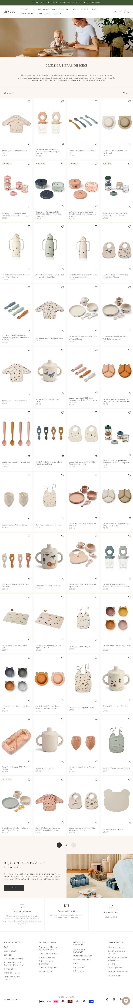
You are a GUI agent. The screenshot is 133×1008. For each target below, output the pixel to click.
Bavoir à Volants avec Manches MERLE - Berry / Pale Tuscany (48, 829)
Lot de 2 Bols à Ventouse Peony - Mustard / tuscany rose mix (48, 707)
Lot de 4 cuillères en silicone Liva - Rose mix (15, 586)
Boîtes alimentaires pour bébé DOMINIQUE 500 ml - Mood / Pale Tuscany (82, 214)
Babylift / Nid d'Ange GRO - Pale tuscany (15, 768)
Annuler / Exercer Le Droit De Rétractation (14, 963)
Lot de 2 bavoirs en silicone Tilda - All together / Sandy (82, 829)
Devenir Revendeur (82, 960)
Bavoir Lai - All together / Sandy (81, 708)
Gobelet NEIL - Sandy (44, 769)
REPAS (75, 10)
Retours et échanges (13, 959)
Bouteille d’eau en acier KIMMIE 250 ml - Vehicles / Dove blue (50, 276)
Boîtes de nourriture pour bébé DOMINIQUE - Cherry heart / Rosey (15, 215)
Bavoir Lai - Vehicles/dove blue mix (116, 769)
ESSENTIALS (42, 10)
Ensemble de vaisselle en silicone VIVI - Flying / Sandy (15, 829)
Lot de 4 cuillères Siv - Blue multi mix (82, 152)
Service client (10, 951)
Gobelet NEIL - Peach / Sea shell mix (115, 707)
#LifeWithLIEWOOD (82, 956)
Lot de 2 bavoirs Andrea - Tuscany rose (82, 768)
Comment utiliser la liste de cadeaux (48, 948)
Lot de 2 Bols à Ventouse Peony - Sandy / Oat (115, 152)
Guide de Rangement (48, 967)
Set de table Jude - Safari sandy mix (14, 646)
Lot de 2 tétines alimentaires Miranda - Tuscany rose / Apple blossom (48, 152)
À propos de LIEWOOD (79, 950)
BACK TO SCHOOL (60, 10)
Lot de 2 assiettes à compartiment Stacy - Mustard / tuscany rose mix (116, 401)
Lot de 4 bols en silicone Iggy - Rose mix (117, 646)
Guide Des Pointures (48, 953)
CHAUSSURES (44, 14)
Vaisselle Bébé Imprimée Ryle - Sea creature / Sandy (83, 338)
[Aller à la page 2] (73, 845)
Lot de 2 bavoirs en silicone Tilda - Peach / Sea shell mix (82, 463)
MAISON (58, 14)
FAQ (6, 947)
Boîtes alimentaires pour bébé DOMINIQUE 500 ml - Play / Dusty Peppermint (49, 214)
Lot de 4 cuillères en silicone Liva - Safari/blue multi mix (49, 463)
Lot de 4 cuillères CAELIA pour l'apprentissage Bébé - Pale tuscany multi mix (83, 400)
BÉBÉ (94, 10)
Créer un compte (12, 973)
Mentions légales (116, 947)
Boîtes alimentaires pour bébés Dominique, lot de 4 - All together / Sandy (116, 463)
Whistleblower (114, 975)
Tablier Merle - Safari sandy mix (14, 401)
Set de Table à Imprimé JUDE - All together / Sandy (49, 646)
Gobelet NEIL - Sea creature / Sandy (47, 401)
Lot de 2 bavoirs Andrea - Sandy (14, 525)
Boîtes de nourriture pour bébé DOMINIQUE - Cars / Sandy (115, 215)
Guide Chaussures (47, 957)
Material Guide (45, 971)
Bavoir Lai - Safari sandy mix (80, 647)
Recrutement (79, 967)
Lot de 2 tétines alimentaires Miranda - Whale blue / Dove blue (116, 586)
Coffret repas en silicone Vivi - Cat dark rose (82, 525)
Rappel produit (115, 967)
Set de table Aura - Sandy (113, 830)
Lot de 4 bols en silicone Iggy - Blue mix (16, 707)
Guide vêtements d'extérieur (46, 962)
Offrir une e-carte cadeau (12, 978)
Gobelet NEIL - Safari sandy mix (48, 586)
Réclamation (10, 969)
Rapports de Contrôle (118, 971)
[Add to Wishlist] (29, 101)
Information (78, 971)
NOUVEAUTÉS (27, 10)
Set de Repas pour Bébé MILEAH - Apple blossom (82, 586)
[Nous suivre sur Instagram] (114, 999)
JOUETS (85, 10)
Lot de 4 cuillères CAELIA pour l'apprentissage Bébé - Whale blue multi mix (15, 338)
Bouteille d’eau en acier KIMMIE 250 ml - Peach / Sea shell (16, 276)
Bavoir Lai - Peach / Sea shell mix (49, 525)
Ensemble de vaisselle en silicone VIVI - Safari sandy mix (115, 338)
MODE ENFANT (28, 14)
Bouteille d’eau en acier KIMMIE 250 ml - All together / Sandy (83, 276)
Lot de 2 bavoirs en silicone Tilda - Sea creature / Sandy (116, 276)
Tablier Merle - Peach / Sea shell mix (14, 152)
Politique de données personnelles (118, 958)
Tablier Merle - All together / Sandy (49, 338)
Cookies (111, 964)
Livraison (8, 955)
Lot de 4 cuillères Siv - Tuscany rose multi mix (16, 463)
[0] (124, 12)
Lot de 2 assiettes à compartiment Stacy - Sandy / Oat (116, 525)
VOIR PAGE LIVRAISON (90, 3)
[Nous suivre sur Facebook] (107, 999)
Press (75, 963)
